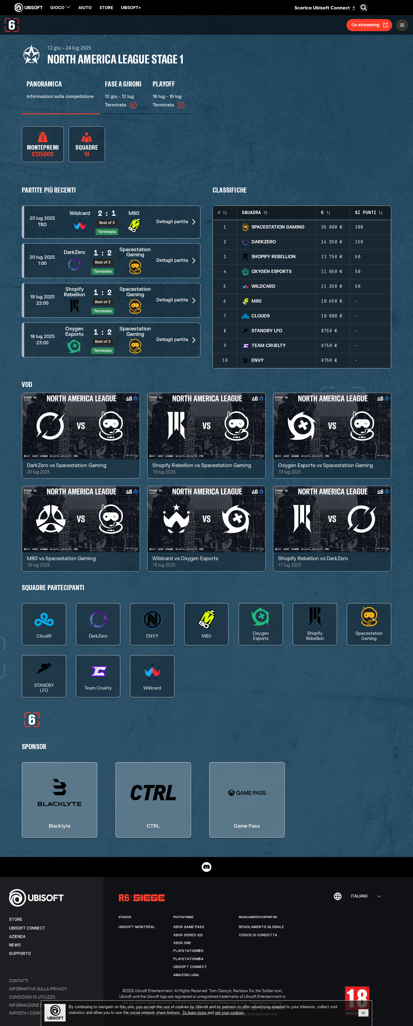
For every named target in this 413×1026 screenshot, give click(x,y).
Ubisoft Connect (27, 928)
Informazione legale (32, 1005)
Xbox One (182, 943)
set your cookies (229, 1013)
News (15, 945)
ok (363, 1013)
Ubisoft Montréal (137, 927)
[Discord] (206, 867)
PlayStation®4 (188, 959)
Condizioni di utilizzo (32, 997)
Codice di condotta (258, 935)
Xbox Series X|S (188, 935)
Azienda (17, 936)
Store (15, 919)
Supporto (20, 953)
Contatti (18, 980)
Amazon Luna (186, 975)
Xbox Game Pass (188, 927)
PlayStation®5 (188, 951)
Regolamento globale (261, 927)
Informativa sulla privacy (38, 989)
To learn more (194, 1012)
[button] (111, 222)
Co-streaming (365, 25)
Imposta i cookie (26, 1013)
